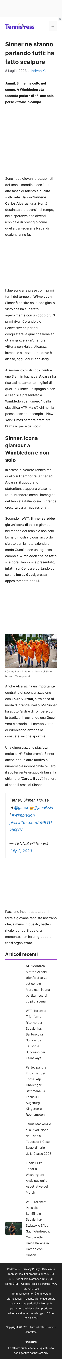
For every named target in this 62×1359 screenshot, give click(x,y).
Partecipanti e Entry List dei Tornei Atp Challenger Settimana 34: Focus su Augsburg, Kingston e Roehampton (36, 1091)
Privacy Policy (31, 1269)
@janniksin (43, 807)
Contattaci (31, 1332)
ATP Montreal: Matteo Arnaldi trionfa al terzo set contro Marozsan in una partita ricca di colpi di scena (38, 983)
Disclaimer (48, 1269)
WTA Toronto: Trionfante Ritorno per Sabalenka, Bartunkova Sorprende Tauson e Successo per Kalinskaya (36, 1034)
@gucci (21, 807)
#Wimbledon (23, 815)
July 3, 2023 (20, 851)
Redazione (13, 1269)
